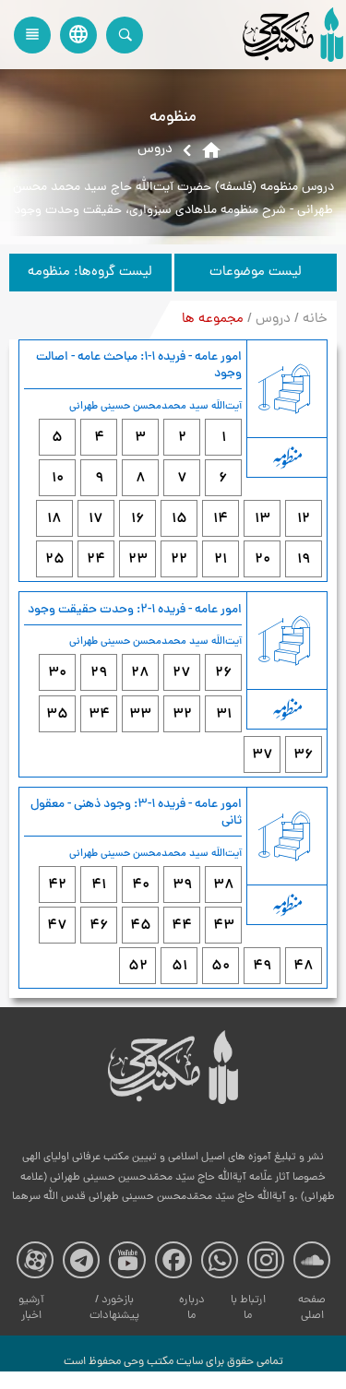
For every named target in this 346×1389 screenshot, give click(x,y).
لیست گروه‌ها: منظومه (90, 272)
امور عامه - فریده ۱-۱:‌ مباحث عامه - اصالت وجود (139, 366)
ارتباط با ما (248, 1308)
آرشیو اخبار (31, 1308)
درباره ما (192, 1308)
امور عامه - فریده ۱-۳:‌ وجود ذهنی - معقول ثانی (136, 813)
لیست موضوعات (255, 272)
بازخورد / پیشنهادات (114, 1308)
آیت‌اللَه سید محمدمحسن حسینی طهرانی (155, 406)
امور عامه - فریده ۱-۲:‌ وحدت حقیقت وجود (135, 610)
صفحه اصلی (312, 1308)
